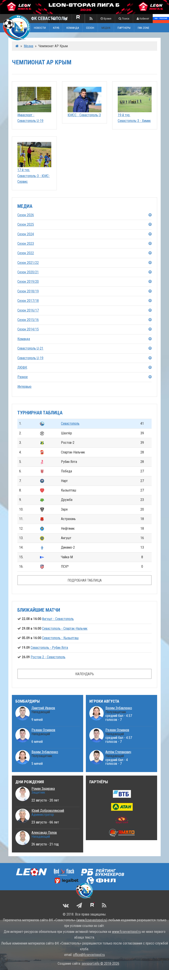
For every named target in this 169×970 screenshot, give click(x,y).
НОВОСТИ (40, 27)
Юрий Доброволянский (47, 811)
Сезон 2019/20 (28, 281)
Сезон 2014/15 (28, 329)
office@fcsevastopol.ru (89, 955)
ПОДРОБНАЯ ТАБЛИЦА (85, 580)
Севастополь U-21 (30, 348)
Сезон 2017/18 (28, 301)
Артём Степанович (118, 752)
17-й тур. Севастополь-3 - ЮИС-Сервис (33, 176)
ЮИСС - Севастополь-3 (84, 115)
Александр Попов (44, 832)
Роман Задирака (43, 789)
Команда (23, 339)
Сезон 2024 (25, 234)
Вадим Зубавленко (44, 752)
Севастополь (70, 423)
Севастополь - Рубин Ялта (49, 647)
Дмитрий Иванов (43, 708)
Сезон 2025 (25, 224)
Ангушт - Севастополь (58, 619)
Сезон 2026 (25, 215)
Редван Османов (43, 730)
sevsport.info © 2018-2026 (100, 963)
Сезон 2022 (25, 253)
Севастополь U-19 (30, 358)
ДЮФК (22, 367)
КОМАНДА (72, 27)
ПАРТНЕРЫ (124, 27)
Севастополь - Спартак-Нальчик (64, 628)
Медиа (28, 46)
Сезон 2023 (25, 243)
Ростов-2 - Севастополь (48, 657)
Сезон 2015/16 (28, 320)
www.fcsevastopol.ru (91, 920)
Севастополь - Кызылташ (60, 638)
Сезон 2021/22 (28, 263)
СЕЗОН (90, 27)
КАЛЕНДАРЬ (84, 674)
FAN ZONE (143, 27)
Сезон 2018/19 (28, 291)
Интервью (24, 386)
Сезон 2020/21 (28, 272)
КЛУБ (56, 27)
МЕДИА (105, 27)
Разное (22, 377)
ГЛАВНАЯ (21, 27)
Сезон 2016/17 (28, 310)
